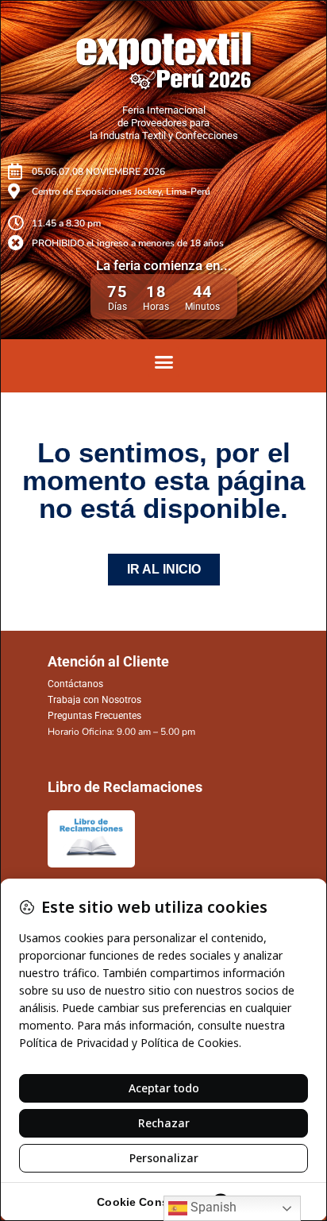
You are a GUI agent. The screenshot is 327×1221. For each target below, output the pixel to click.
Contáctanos (75, 684)
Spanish (212, 1207)
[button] (163, 362)
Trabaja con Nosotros (94, 699)
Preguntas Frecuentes (94, 715)
